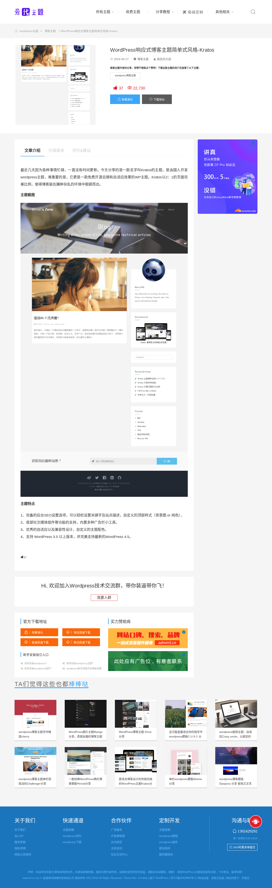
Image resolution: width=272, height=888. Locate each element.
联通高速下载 (36, 642)
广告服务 (116, 829)
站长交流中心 (119, 854)
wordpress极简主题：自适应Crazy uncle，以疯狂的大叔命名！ (235, 736)
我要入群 (104, 598)
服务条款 (20, 842)
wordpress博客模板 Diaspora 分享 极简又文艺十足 (235, 783)
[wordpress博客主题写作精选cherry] (35, 714)
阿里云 (245, 877)
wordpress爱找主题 (36, 12)
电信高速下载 (78, 632)
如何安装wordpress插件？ (37, 668)
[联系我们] (148, 660)
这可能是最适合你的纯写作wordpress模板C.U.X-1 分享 (186, 736)
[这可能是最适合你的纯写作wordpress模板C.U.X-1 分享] (186, 714)
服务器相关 (166, 854)
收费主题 (133, 12)
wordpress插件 (168, 842)
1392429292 (247, 831)
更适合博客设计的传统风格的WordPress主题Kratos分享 (135, 783)
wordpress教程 (168, 835)
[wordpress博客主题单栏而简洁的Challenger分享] (35, 761)
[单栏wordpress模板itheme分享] (186, 761)
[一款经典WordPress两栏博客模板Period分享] (86, 761)
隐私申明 (20, 848)
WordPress (162, 877)
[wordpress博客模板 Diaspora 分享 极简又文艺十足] (236, 761)
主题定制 (193, 11)
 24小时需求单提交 (242, 847)
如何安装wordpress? (34, 663)
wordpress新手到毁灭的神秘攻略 (82, 668)
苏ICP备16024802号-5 (183, 877)
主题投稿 (68, 829)
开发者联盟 (118, 835)
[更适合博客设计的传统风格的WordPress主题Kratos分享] (136, 761)
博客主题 (50, 31)
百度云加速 (217, 877)
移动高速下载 (78, 642)
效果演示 (125, 99)
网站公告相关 (23, 854)
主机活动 (116, 848)
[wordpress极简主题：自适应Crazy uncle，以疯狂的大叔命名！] (236, 714)
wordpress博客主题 (125, 75)
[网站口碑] (148, 638)
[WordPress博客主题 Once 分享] (136, 714)
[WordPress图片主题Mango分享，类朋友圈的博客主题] (86, 714)
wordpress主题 (29, 31)
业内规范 (116, 842)
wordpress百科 (72, 835)
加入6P (19, 835)
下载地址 (157, 99)
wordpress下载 (72, 842)
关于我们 (20, 829)
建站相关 (164, 848)
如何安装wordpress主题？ (78, 663)
